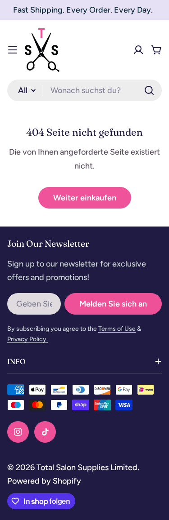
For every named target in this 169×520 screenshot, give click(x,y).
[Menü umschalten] (12, 49)
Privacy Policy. (27, 339)
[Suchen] (149, 90)
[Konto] (138, 49)
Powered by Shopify (44, 481)
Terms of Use (117, 329)
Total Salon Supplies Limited (87, 467)
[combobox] (84, 90)
